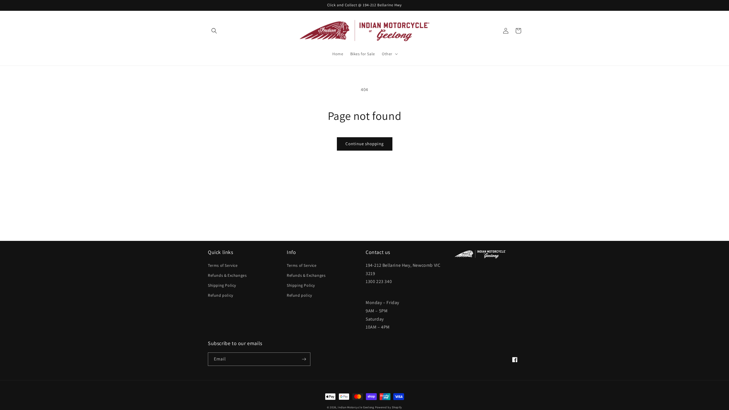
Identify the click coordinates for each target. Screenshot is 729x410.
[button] (214, 30)
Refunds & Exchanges (227, 275)
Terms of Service (223, 265)
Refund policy (220, 295)
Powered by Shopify (388, 407)
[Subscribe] (304, 359)
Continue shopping (364, 143)
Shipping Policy (222, 285)
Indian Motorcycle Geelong (356, 407)
